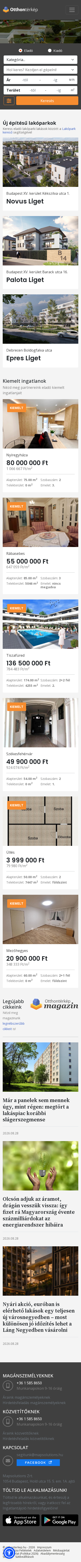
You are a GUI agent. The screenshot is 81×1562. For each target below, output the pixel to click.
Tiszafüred (15, 655)
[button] (9, 1553)
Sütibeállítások (24, 1557)
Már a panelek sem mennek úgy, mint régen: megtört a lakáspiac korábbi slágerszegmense (36, 1109)
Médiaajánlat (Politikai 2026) (20, 1553)
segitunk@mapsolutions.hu (40, 1454)
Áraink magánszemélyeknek (26, 1397)
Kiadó (57, 50)
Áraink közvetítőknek (21, 1433)
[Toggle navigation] (72, 9)
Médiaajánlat (61, 1550)
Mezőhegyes (17, 950)
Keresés (47, 100)
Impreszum (44, 1547)
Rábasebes (15, 553)
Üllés (10, 852)
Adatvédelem (42, 1550)
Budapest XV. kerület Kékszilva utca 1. (38, 193)
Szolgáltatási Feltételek (17, 1550)
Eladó (28, 50)
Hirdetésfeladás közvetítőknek (28, 1438)
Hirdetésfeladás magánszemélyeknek (34, 1402)
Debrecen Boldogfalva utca (29, 350)
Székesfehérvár (19, 753)
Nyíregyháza (17, 455)
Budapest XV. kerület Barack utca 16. (37, 271)
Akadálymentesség (52, 1553)
